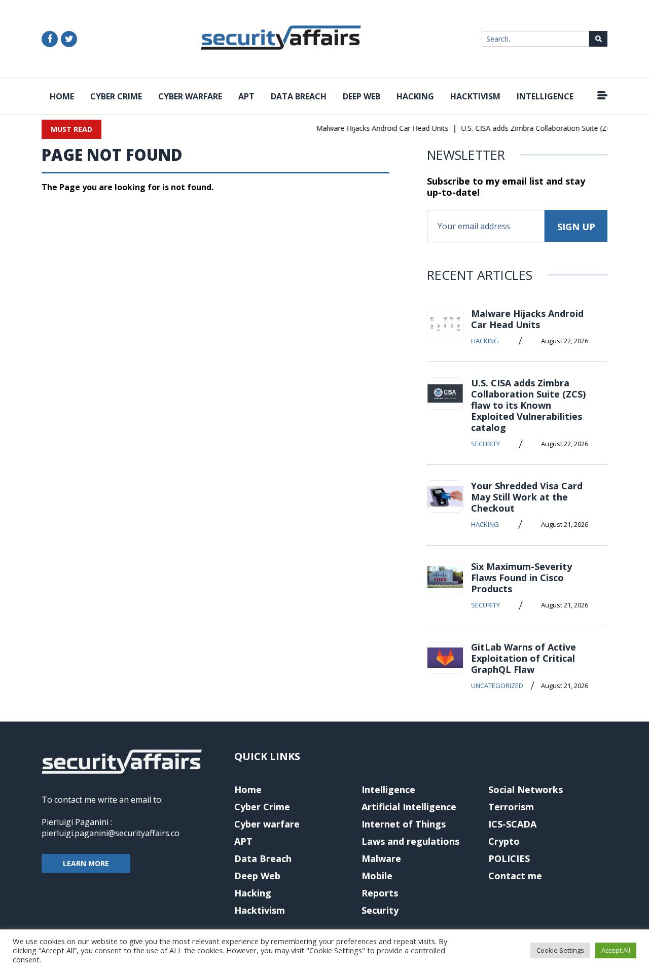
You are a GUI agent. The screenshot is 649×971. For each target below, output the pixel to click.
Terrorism (511, 807)
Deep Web (361, 96)
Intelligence (545, 96)
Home (62, 96)
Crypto (504, 841)
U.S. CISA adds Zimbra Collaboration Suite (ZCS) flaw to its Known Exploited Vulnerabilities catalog (528, 405)
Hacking (415, 96)
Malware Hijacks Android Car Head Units (376, 128)
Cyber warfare (190, 96)
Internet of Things (404, 824)
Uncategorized (497, 685)
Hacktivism (475, 96)
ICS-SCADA (512, 824)
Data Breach (299, 96)
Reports (380, 893)
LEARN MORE (86, 863)
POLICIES (509, 858)
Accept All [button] (615, 950)
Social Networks (525, 789)
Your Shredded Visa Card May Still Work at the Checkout (527, 497)
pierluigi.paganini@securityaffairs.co (110, 833)
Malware (381, 858)
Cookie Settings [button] (560, 950)
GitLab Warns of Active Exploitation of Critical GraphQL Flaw (523, 658)
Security (485, 443)
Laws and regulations (410, 841)
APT (246, 96)
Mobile (377, 876)
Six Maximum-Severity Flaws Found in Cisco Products (521, 577)
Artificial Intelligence (409, 807)
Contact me (515, 876)
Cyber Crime (116, 96)
